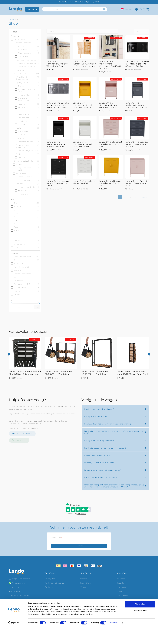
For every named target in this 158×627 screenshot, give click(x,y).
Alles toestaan (140, 604)
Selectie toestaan (140, 610)
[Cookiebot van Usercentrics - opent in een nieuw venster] (14, 622)
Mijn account (14, 587)
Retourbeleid (15, 591)
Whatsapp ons (18, 583)
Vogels (83, 587)
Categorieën (31, 9)
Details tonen (115, 623)
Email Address (56, 537)
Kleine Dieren (86, 583)
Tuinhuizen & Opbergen (55, 583)
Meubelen (120, 583)
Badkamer (120, 579)
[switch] (63, 622)
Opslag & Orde (122, 595)
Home (11, 19)
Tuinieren (49, 587)
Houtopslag (50, 579)
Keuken (119, 591)
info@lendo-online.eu (21, 579)
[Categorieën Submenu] (37, 9)
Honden (83, 579)
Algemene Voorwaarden (19, 595)
